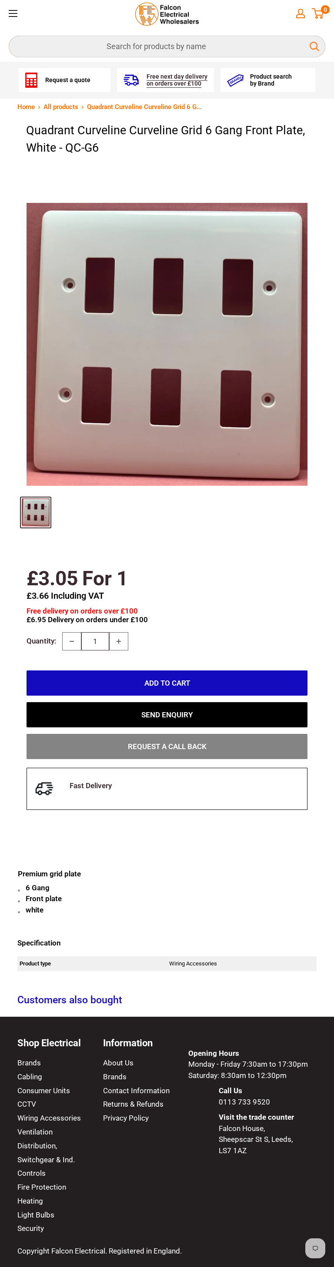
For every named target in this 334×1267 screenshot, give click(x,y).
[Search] (314, 46)
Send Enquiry (167, 714)
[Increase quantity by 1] (118, 641)
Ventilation (35, 1132)
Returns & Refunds (133, 1104)
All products (60, 107)
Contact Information (136, 1090)
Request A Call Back (167, 746)
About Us (118, 1062)
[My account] (300, 13)
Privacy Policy (126, 1118)
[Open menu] (13, 13)
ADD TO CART (167, 683)
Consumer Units (43, 1090)
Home (26, 107)
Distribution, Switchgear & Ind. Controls (46, 1159)
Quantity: (42, 641)
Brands (29, 1062)
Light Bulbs (35, 1215)
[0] (318, 13)
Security (30, 1228)
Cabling (29, 1076)
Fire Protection (41, 1187)
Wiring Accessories (49, 1118)
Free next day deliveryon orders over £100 (177, 80)
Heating (30, 1201)
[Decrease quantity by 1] (71, 641)
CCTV (26, 1104)
